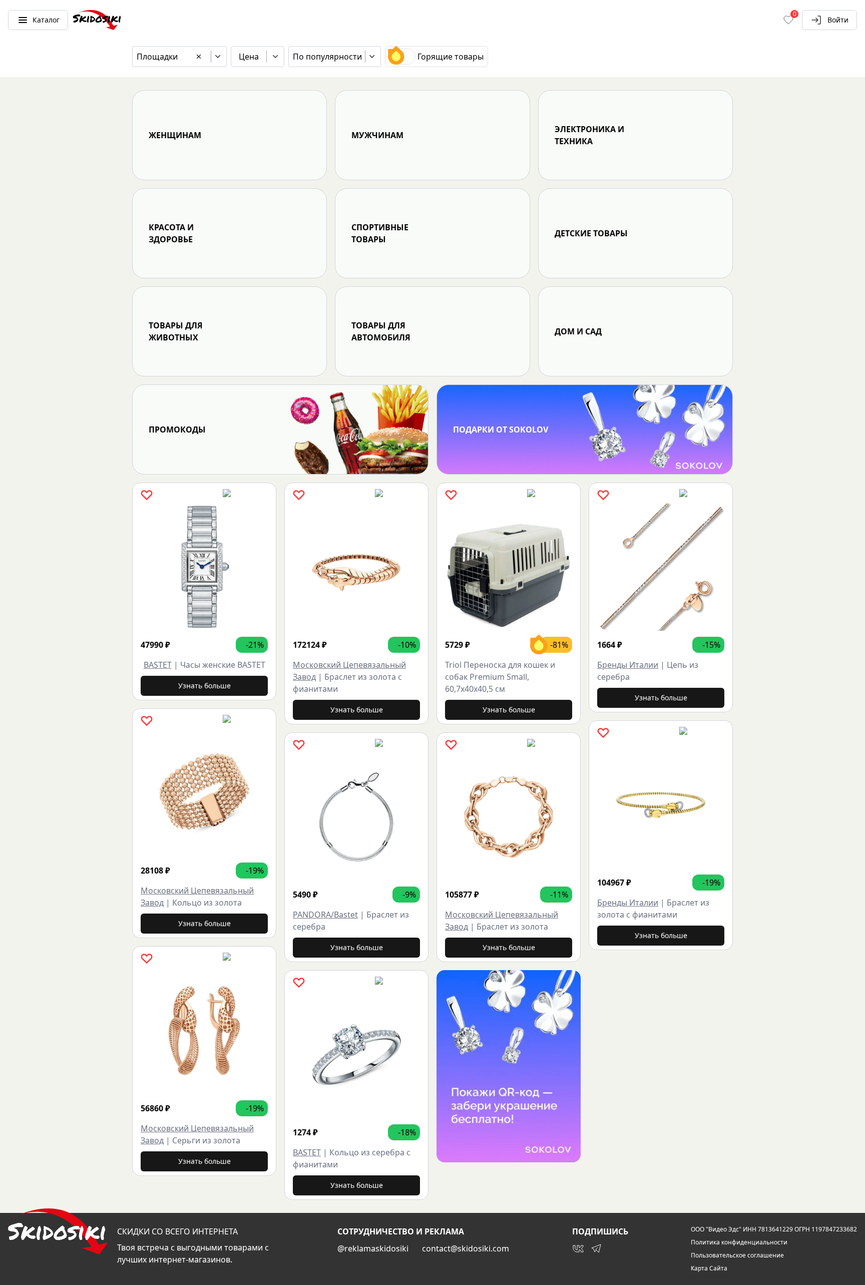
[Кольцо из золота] (204, 792)
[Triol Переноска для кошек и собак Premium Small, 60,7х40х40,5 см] (508, 567)
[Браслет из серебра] (356, 817)
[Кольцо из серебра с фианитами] (356, 1054)
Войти (837, 20)
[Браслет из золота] (508, 817)
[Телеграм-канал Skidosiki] (596, 1248)
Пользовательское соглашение (737, 1255)
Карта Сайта (709, 1268)
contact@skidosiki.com (465, 1248)
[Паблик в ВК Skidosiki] (578, 1248)
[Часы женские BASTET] (204, 567)
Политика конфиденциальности (739, 1242)
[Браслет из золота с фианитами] (356, 567)
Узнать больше (204, 685)
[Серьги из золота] (204, 1030)
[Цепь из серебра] (660, 567)
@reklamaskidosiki (372, 1248)
